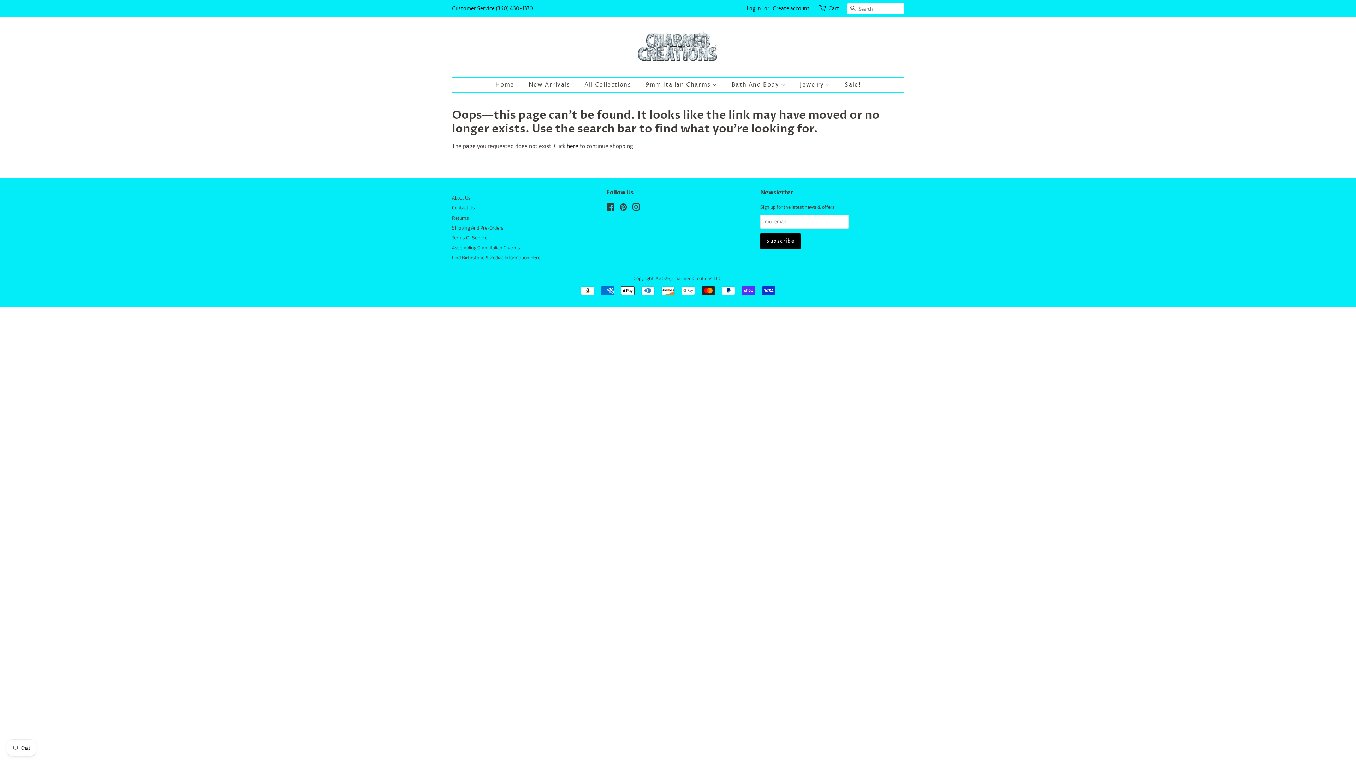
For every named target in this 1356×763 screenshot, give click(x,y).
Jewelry (813, 85)
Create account (791, 8)
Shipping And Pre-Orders (478, 228)
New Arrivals (549, 85)
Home (504, 85)
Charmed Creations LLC (696, 278)
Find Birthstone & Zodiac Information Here (496, 257)
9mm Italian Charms (679, 85)
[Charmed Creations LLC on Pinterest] (623, 208)
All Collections (607, 85)
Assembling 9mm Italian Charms (486, 248)
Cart (833, 8)
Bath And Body (756, 85)
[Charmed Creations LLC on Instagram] (636, 208)
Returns (460, 218)
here (572, 145)
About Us (461, 198)
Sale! (853, 85)
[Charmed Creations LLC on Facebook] (610, 208)
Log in (754, 8)
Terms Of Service (469, 238)
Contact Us (463, 208)
